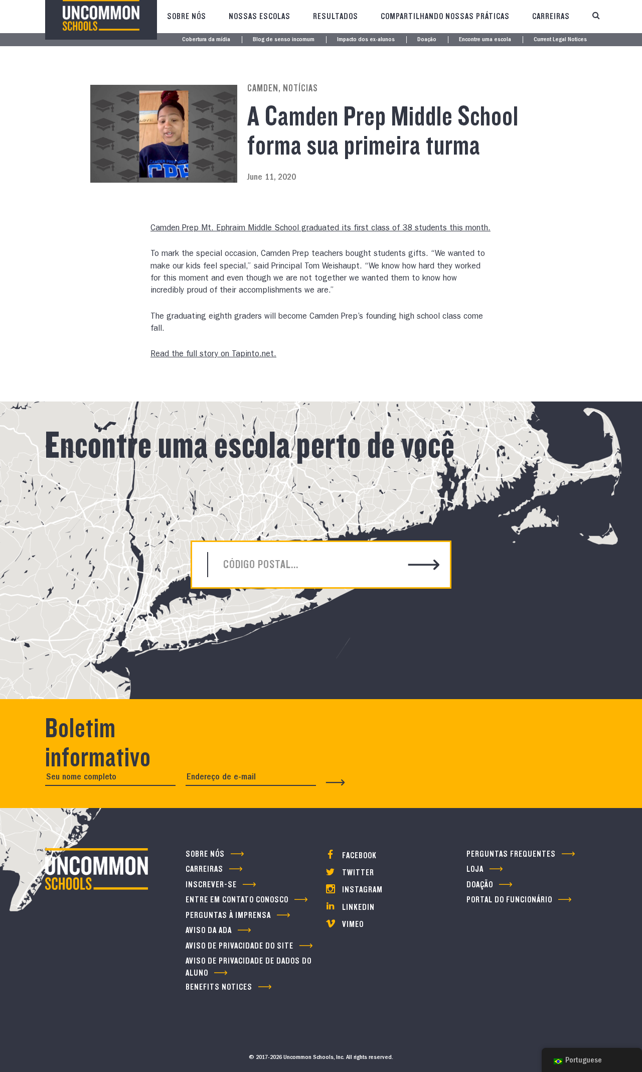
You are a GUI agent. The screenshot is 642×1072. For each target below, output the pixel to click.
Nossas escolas (259, 16)
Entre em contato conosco (237, 899)
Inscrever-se (211, 884)
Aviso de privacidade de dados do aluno (248, 966)
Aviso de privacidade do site (239, 946)
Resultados (335, 16)
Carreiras (551, 16)
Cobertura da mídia (206, 40)
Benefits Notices (219, 987)
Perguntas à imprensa (228, 915)
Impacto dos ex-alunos (366, 40)
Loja (475, 869)
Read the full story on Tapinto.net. (213, 355)
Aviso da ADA (209, 930)
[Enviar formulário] (335, 782)
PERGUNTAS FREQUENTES (511, 854)
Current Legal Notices (560, 40)
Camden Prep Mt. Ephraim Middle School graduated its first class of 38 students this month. (320, 229)
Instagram (361, 889)
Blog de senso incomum (283, 40)
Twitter (357, 872)
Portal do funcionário (509, 899)
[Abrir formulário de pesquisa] (595, 16)
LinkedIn (357, 907)
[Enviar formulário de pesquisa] (424, 566)
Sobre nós (186, 16)
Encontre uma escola (485, 40)
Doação (426, 40)
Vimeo (352, 924)
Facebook (358, 855)
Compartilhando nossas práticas (445, 16)
